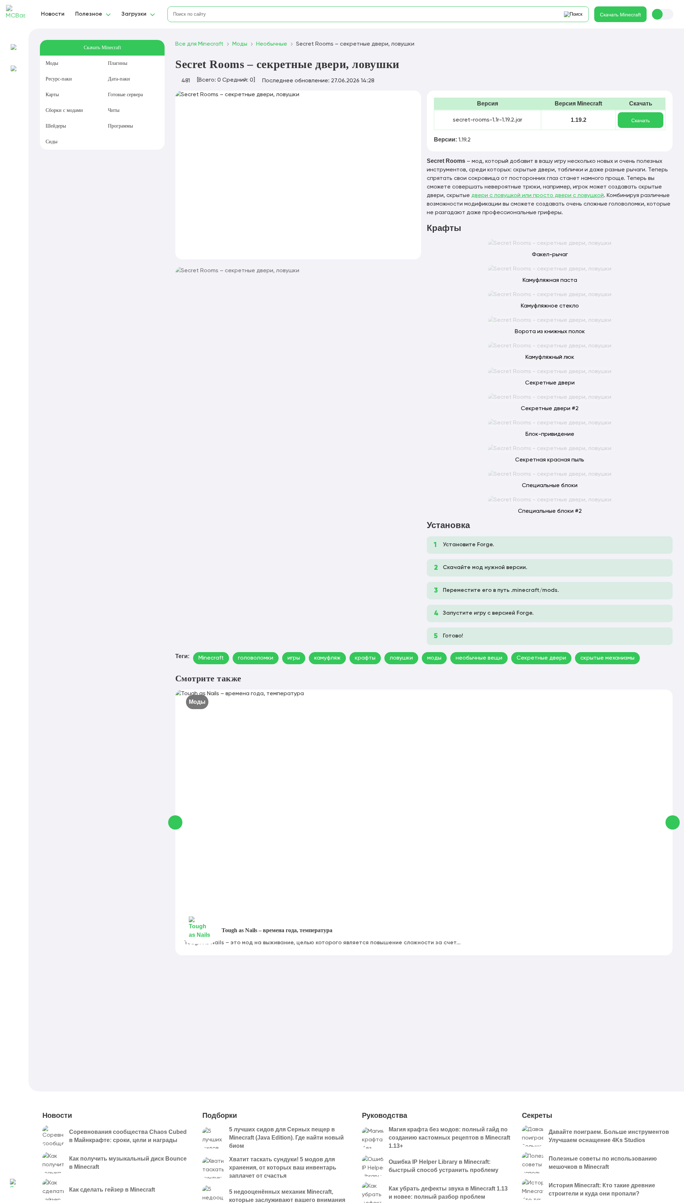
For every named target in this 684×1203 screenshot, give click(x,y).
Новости (52, 14)
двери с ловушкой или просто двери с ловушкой (537, 195)
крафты (365, 658)
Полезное (88, 14)
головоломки (255, 658)
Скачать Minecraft (620, 14)
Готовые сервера (125, 94)
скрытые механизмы (607, 658)
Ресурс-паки (59, 79)
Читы (113, 110)
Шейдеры (56, 126)
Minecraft (211, 658)
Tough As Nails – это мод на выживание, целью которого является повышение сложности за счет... (322, 943)
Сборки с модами (64, 110)
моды (434, 658)
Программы (120, 126)
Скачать (640, 120)
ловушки (401, 658)
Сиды (51, 141)
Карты (52, 94)
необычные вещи (479, 658)
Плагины (117, 63)
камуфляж (327, 658)
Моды (52, 63)
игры (293, 658)
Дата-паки (119, 79)
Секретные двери (541, 658)
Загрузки (133, 14)
